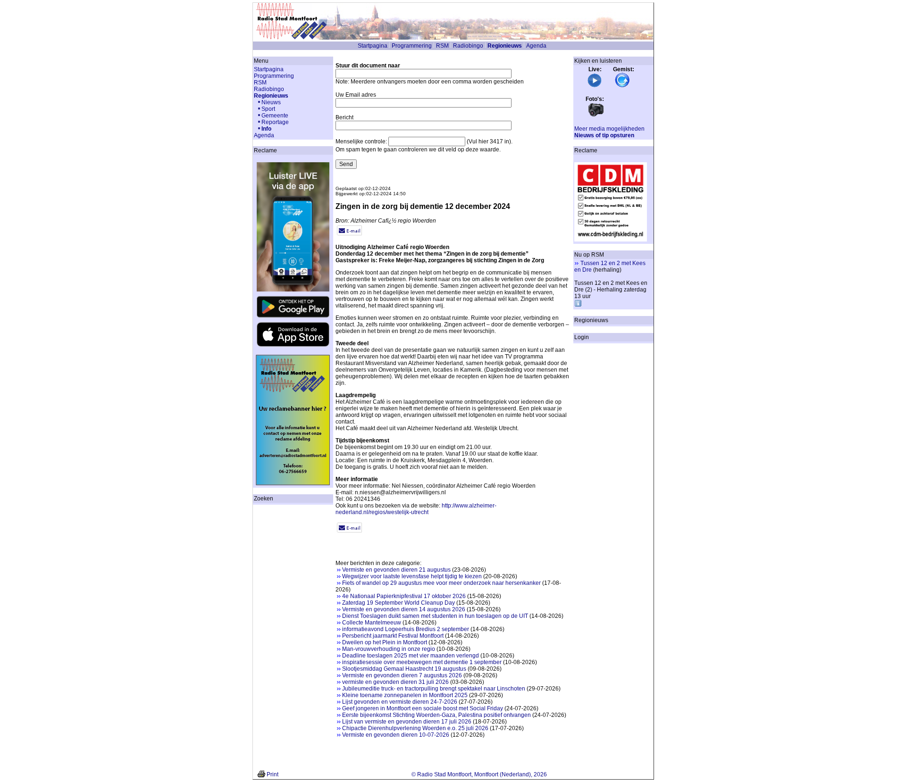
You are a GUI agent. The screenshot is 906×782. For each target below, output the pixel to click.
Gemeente (274, 115)
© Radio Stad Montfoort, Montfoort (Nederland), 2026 (479, 774)
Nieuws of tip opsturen (604, 135)
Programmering (412, 45)
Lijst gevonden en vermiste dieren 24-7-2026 (399, 702)
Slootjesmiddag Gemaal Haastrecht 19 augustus (404, 669)
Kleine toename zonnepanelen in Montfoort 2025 (405, 695)
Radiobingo (468, 45)
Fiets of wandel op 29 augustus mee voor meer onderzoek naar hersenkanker (441, 583)
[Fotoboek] (596, 115)
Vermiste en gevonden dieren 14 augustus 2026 (403, 609)
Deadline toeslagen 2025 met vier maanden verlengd (410, 655)
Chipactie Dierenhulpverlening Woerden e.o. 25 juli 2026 (415, 728)
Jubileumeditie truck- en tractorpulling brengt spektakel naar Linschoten (433, 688)
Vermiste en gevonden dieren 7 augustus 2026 (402, 675)
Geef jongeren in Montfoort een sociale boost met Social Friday (422, 708)
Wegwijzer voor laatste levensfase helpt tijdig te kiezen (412, 576)
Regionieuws (504, 45)
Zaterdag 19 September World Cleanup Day (398, 602)
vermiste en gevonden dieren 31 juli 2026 (395, 682)
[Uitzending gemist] (622, 86)
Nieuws (271, 102)
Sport (268, 109)
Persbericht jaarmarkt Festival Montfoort (393, 635)
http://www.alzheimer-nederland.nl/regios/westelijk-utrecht (416, 509)
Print (272, 774)
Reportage (275, 122)
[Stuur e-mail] (349, 233)
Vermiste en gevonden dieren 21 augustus (396, 569)
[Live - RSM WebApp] (594, 86)
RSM (442, 45)
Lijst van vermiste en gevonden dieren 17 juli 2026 (406, 721)
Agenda (536, 45)
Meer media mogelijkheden (609, 128)
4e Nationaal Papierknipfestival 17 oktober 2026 (404, 596)
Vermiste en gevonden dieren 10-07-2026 (395, 735)
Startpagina (372, 45)
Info (266, 128)
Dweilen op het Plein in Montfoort (384, 642)
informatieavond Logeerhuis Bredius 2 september (405, 629)
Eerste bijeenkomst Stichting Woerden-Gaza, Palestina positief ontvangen (436, 715)
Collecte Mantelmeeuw (371, 622)
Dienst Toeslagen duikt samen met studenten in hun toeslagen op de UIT (435, 616)
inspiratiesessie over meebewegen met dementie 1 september (422, 662)
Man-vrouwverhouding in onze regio (388, 649)
